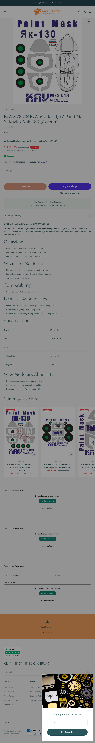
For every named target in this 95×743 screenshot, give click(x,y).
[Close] (88, 679)
